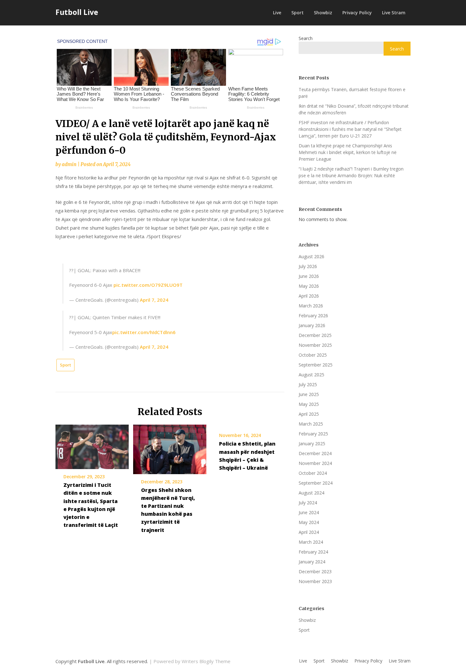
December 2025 (315, 335)
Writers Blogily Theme (206, 661)
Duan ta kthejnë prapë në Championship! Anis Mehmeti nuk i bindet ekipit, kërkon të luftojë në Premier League (348, 152)
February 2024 (313, 552)
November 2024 (315, 463)
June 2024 (309, 512)
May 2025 (309, 404)
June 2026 (309, 276)
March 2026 (311, 306)
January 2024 (312, 562)
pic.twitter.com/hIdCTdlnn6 (144, 332)
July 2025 (308, 384)
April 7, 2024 (154, 300)
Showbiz (323, 13)
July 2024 (308, 503)
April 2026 (309, 296)
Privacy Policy (357, 13)
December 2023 (315, 571)
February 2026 (313, 315)
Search (306, 38)
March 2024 (311, 542)
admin (69, 164)
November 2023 (315, 581)
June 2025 (309, 394)
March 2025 (311, 424)
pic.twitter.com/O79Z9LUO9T (148, 285)
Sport (297, 13)
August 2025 (311, 375)
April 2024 (309, 532)
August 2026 (311, 256)
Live (277, 13)
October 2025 (313, 355)
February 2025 (313, 434)
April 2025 (309, 414)
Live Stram (393, 13)
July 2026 (308, 266)
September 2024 (316, 483)
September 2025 (316, 365)
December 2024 (315, 453)
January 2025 (312, 443)
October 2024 (313, 473)
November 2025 (315, 345)
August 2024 (311, 493)
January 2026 (312, 325)
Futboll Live (76, 12)
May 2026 (309, 286)
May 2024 (309, 522)
